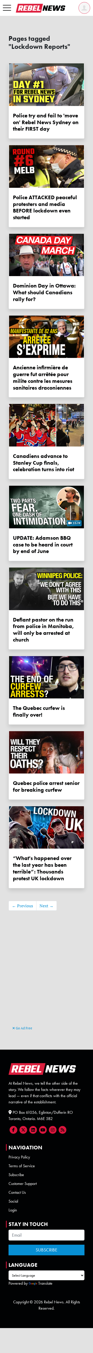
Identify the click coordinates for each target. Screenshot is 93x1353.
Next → (46, 905)
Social (13, 1201)
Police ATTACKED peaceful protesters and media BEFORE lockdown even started (45, 207)
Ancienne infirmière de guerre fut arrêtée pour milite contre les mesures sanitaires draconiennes (42, 377)
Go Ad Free (23, 1028)
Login (13, 1210)
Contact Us (17, 1192)
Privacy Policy (19, 1157)
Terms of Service (22, 1166)
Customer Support (23, 1183)
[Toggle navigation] (7, 8)
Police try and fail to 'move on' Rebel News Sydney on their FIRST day (46, 122)
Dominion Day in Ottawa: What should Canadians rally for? (44, 292)
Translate (45, 1283)
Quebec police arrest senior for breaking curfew (46, 786)
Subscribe (16, 1174)
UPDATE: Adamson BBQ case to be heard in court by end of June (43, 544)
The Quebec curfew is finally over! (39, 711)
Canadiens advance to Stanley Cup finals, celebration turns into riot (43, 462)
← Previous (22, 905)
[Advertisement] (46, 976)
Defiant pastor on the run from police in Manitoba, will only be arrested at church (43, 629)
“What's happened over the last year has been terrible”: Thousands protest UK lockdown (42, 868)
